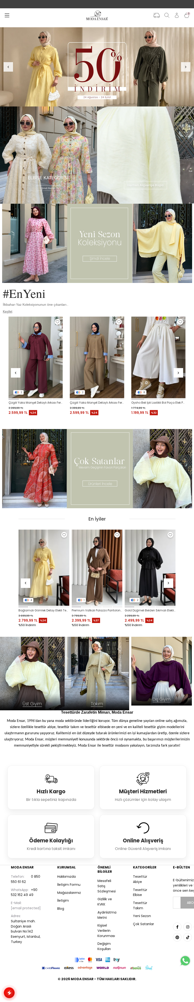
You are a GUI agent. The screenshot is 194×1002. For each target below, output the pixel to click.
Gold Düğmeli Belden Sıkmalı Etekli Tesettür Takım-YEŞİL (97, 610)
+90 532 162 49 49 (24, 892)
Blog (60, 908)
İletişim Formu (68, 884)
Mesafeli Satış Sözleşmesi (106, 885)
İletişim (63, 900)
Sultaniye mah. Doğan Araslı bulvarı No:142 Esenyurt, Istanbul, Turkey (25, 929)
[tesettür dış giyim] (161, 671)
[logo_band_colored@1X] (97, 959)
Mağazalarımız (69, 892)
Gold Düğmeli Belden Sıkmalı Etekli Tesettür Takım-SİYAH (43, 610)
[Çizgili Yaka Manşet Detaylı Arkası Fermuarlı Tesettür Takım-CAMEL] (97, 357)
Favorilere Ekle (57, 322)
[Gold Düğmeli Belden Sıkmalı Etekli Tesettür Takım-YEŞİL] (97, 568)
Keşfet (7, 311)
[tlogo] (97, 991)
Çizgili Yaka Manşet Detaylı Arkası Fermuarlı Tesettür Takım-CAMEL (97, 403)
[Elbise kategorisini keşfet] (48, 155)
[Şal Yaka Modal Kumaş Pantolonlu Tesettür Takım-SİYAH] (150, 568)
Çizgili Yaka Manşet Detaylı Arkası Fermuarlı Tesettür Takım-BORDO (36, 403)
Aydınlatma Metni (106, 915)
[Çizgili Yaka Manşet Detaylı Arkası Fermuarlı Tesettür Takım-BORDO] (36, 357)
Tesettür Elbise (140, 892)
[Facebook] (177, 927)
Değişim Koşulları (104, 946)
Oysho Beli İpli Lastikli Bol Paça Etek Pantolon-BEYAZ (158, 403)
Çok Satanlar (143, 924)
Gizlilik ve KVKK (104, 902)
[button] (9, 992)
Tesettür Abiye (140, 879)
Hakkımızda (66, 876)
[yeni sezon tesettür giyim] (97, 243)
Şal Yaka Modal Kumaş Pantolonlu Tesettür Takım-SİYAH (150, 610)
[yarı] (97, 66)
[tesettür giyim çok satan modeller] (97, 468)
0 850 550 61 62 (25, 879)
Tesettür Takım (140, 905)
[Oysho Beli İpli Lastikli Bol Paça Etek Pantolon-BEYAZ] (158, 357)
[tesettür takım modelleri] (97, 673)
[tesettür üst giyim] (32, 673)
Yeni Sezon (142, 916)
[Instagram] (187, 927)
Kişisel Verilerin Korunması (106, 930)
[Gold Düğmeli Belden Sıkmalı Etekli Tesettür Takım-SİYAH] (43, 568)
